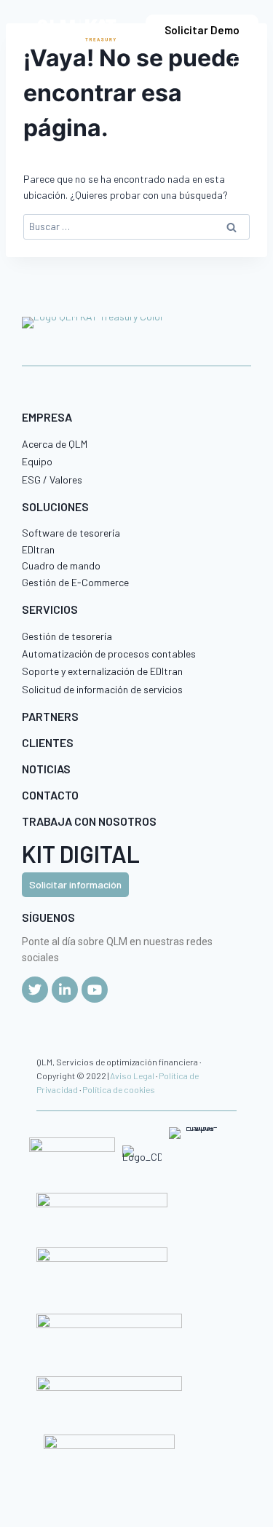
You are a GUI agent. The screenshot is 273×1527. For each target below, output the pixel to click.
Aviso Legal (132, 1075)
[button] (245, 69)
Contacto (50, 795)
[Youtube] (95, 989)
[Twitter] (35, 989)
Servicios (50, 609)
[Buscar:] (136, 226)
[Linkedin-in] (65, 989)
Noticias (46, 769)
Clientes (48, 742)
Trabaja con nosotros (89, 821)
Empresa (47, 417)
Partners (50, 716)
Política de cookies (118, 1089)
